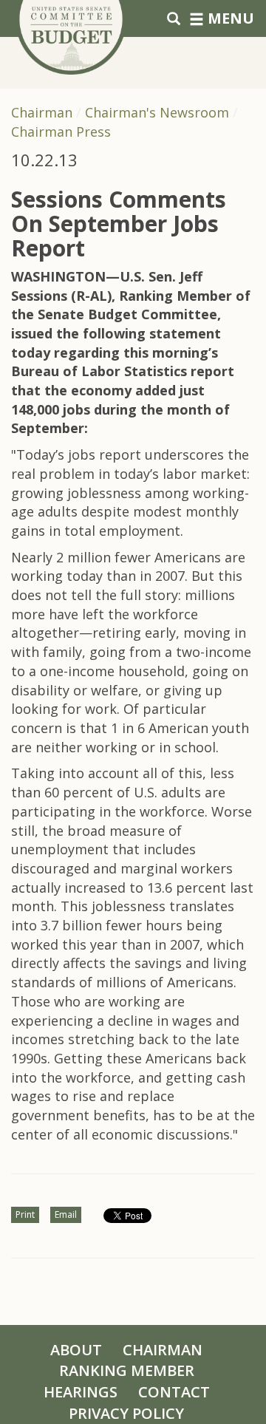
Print (25, 1214)
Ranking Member (126, 1370)
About (76, 1350)
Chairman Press (61, 131)
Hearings (80, 1392)
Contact (174, 1392)
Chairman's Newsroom (157, 112)
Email (66, 1214)
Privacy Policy (126, 1413)
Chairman (41, 112)
